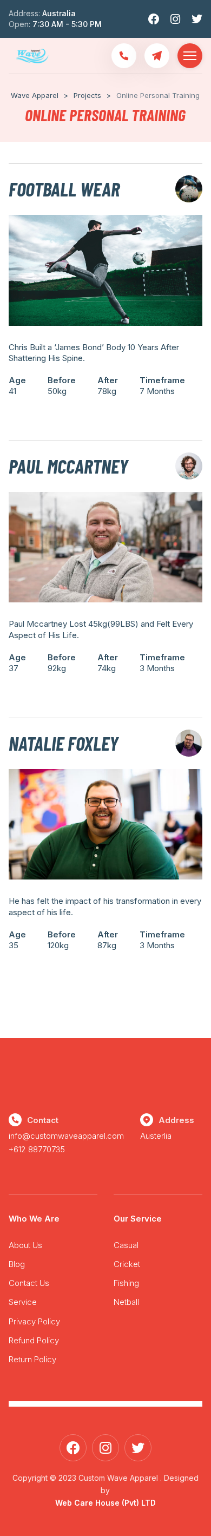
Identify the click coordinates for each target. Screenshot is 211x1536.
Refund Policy (34, 1340)
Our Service (138, 1218)
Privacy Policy (34, 1321)
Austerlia (156, 1136)
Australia (59, 13)
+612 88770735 (37, 1149)
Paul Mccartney (68, 465)
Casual (126, 1245)
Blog (17, 1264)
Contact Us (29, 1283)
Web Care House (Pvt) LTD (105, 1502)
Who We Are (34, 1218)
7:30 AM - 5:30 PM (67, 24)
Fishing (126, 1283)
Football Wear (64, 188)
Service (23, 1302)
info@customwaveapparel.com (66, 1136)
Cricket (127, 1264)
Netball (126, 1302)
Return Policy (32, 1359)
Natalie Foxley (63, 742)
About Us (25, 1245)
